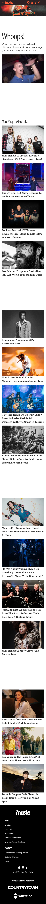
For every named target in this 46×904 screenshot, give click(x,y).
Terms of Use (9, 833)
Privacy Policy (9, 829)
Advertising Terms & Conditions (15, 842)
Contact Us (8, 861)
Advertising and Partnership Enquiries (16, 853)
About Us (7, 825)
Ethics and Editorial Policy (13, 838)
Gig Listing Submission (12, 857)
